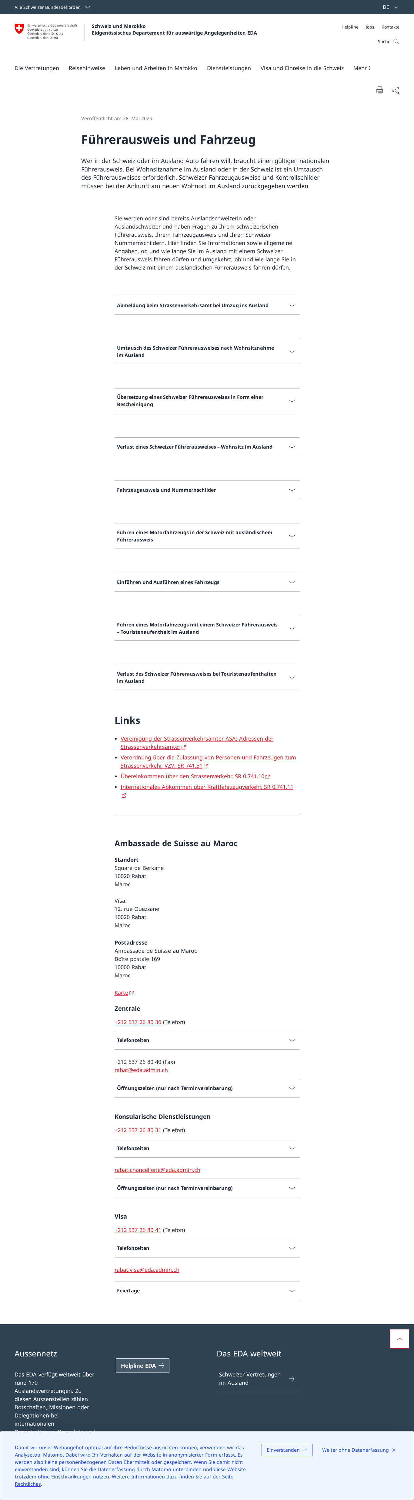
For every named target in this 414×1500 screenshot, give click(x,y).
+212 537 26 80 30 (138, 1022)
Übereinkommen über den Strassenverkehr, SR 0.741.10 (192, 776)
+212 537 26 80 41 (138, 1230)
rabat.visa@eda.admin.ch (147, 1269)
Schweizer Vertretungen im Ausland (250, 1378)
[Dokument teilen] (395, 90)
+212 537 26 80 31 (138, 1130)
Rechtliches (28, 1484)
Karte (121, 992)
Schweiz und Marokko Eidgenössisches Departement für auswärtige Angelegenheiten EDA (174, 29)
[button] (37, 68)
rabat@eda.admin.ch (141, 1070)
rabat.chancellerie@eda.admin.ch (157, 1169)
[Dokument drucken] (379, 90)
